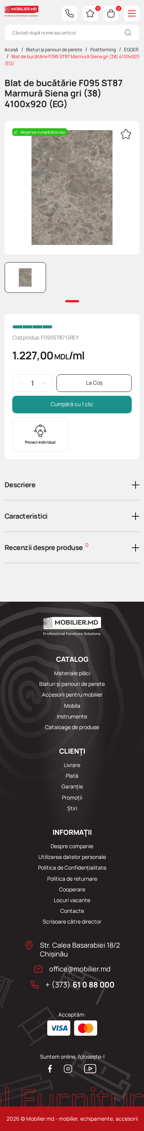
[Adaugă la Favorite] (126, 134)
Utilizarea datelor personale (72, 857)
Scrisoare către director (72, 921)
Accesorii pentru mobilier (72, 694)
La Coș (94, 382)
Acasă (11, 49)
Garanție (72, 786)
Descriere (20, 484)
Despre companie (72, 846)
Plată (72, 775)
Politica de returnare (72, 878)
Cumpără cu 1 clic (72, 404)
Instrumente (72, 716)
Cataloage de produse (72, 727)
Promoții (72, 797)
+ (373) (79, 985)
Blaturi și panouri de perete (54, 49)
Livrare (72, 765)
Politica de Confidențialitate (72, 867)
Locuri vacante (72, 900)
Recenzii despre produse (46, 546)
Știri (72, 808)
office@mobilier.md (80, 969)
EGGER (131, 49)
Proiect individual (40, 442)
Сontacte (72, 910)
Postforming (103, 49)
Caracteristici (26, 516)
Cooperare (72, 889)
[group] (72, 187)
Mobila (72, 705)
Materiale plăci (72, 673)
